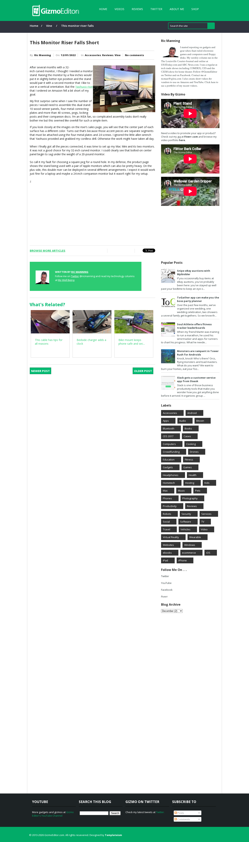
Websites (168, 545)
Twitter (156, 9)
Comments (183, 819)
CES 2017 (168, 436)
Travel (166, 529)
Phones (167, 498)
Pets (197, 490)
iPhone (182, 560)
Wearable (195, 537)
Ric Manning (42, 55)
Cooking (191, 444)
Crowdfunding (171, 452)
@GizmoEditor (209, 71)
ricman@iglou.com (171, 78)
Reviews (137, 9)
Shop (195, 9)
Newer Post (40, 371)
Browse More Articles (47, 250)
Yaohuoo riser (84, 86)
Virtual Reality (171, 537)
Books (188, 428)
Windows (189, 545)
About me (177, 9)
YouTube (166, 583)
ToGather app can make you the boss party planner (198, 299)
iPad (165, 560)
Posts (180, 813)
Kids (207, 483)
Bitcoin (200, 420)
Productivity (170, 506)
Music (181, 490)
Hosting (189, 483)
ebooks (167, 552)
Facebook (185, 75)
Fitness (189, 459)
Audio (182, 420)
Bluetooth (168, 428)
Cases (187, 436)
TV (202, 521)
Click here (210, 82)
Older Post (143, 371)
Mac (165, 490)
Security (186, 514)
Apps (166, 420)
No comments (134, 55)
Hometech (169, 483)
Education (168, 459)
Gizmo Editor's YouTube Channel (53, 813)
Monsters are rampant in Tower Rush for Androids (198, 352)
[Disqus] (95, 429)
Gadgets (168, 467)
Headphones (170, 475)
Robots (167, 514)
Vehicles (185, 529)
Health (192, 475)
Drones (194, 452)
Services (206, 514)
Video (204, 529)
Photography (190, 498)
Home (103, 9)
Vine (49, 26)
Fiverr (164, 596)
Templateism (113, 835)
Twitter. (160, 812)
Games (187, 467)
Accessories (93, 55)
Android (192, 413)
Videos (119, 9)
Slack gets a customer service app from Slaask (196, 379)
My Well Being (66, 280)
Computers (169, 444)
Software (185, 521)
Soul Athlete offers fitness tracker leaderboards (194, 326)
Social (166, 521)
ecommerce (189, 552)
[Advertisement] (92, 210)
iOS (208, 552)
